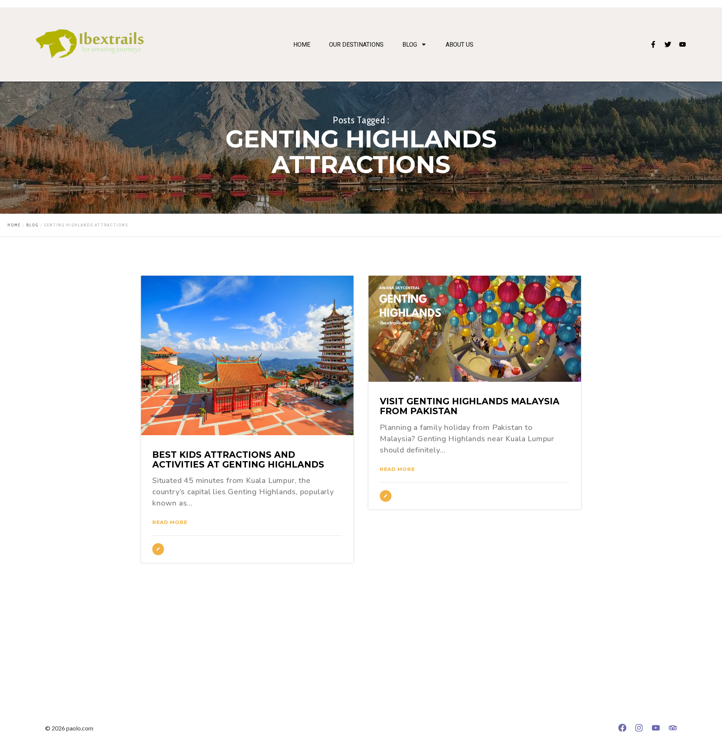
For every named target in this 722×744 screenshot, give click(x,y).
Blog (409, 44)
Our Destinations (356, 44)
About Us (459, 44)
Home (301, 44)
